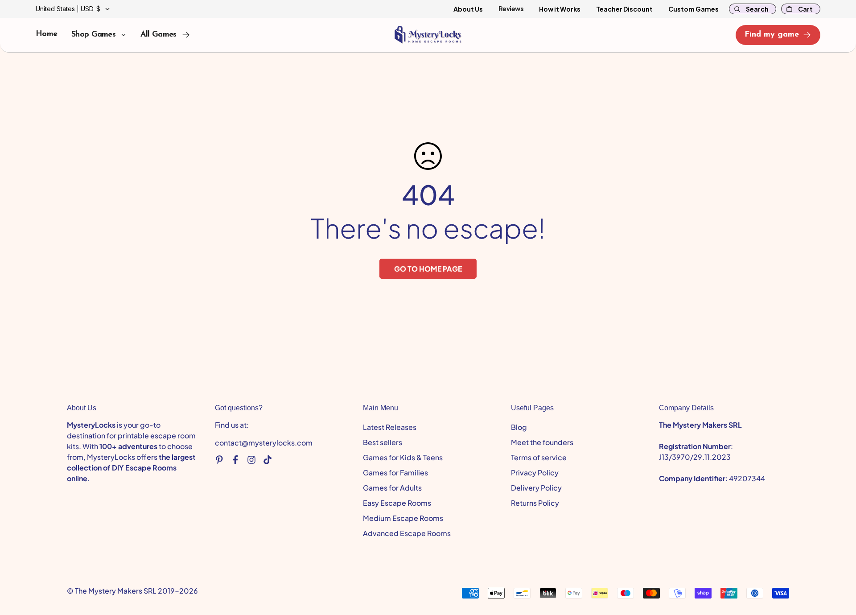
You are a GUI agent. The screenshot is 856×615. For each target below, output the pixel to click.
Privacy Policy (535, 472)
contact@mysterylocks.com (264, 442)
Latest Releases (389, 427)
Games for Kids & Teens (403, 457)
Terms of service (539, 457)
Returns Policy (535, 503)
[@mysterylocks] (219, 459)
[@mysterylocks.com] (267, 459)
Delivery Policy (536, 487)
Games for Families (395, 472)
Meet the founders (542, 442)
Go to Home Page (428, 268)
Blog (519, 427)
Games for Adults (392, 487)
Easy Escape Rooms (397, 503)
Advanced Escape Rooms (407, 533)
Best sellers (382, 442)
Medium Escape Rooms (403, 518)
